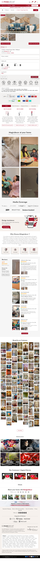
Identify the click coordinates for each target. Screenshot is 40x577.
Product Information (15, 106)
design (15, 90)
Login (29, 5)
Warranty (20, 510)
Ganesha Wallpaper (34, 543)
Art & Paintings (7, 89)
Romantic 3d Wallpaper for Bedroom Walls (23, 543)
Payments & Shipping (7, 509)
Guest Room (4, 545)
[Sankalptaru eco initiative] (32, 529)
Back (36, 10)
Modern (14, 547)
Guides (6, 106)
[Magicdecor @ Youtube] (18, 492)
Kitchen (18, 544)
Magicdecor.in (7, 556)
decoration (11, 90)
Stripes (8, 542)
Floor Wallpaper (9, 545)
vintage (11, 91)
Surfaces (11, 542)
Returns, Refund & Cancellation (18, 509)
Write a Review (5, 274)
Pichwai (22, 547)
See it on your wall (34, 43)
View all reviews (25, 333)
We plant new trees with (33, 526)
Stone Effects (19, 89)
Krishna (7, 544)
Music (31, 539)
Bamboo (10, 538)
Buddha (3, 544)
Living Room (14, 544)
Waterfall (24, 542)
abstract (4, 90)
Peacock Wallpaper (5, 543)
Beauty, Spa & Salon (15, 538)
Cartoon (32, 538)
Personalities (22, 545)
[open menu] (37, 2)
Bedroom (10, 544)
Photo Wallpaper (30, 547)
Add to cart (3, 76)
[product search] (29, 2)
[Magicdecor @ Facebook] (28, 492)
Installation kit (5, 68)
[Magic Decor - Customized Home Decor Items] (8, 2)
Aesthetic (8, 537)
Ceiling (35, 538)
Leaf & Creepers (26, 539)
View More (20, 430)
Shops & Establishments (21, 540)
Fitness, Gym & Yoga (32, 545)
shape (2, 91)
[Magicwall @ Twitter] (23, 492)
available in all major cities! (20, 7)
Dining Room (32, 544)
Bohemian (22, 538)
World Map (23, 537)
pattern (33, 90)
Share (3, 47)
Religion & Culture (5, 540)
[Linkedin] (22, 512)
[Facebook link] (24, 512)
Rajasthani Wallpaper (12, 543)
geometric (20, 90)
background (8, 90)
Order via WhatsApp (5, 43)
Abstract (3, 538)
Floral (11, 539)
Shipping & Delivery (24, 106)
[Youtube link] (19, 512)
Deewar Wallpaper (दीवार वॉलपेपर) (31, 542)
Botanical (26, 538)
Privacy (35, 509)
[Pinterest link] (26, 512)
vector (8, 91)
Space (33, 540)
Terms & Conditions (29, 509)
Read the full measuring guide (7, 125)
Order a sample (34, 76)
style (4, 91)
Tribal (14, 542)
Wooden (20, 542)
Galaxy (16, 539)
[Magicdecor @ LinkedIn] (25, 492)
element (17, 90)
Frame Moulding (7, 547)
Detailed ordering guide (20, 125)
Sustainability (33, 106)
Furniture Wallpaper (16, 545)
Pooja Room (22, 544)
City (3, 539)
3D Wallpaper (31, 535)
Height (15, 63)
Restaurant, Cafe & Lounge (13, 540)
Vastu (19, 537)
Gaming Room (27, 544)
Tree (20, 538)
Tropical (17, 537)
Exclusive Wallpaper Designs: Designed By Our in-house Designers (18, 535)
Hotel (23, 539)
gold (23, 90)
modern (31, 90)
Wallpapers (25, 89)
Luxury (12, 547)
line (28, 90)
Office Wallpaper (28, 540)
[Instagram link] (21, 512)
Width (2, 63)
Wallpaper (14, 91)
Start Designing (6, 227)
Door (3, 547)
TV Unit (26, 547)
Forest (13, 539)
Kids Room (4, 537)
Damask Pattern (6, 539)
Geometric (11, 89)
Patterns (15, 89)
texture (6, 91)
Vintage (22, 89)
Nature (33, 537)
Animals (7, 538)
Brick (29, 538)
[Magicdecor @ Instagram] (20, 492)
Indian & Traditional (29, 537)
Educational (26, 545)
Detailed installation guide (32, 125)
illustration (26, 90)
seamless (36, 90)
